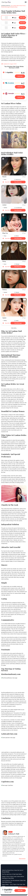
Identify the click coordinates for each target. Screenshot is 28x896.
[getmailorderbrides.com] (12, 2)
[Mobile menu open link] (25, 2)
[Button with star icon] (3, 159)
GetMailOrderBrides (5, 5)
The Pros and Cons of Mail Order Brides (12, 874)
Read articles (22, 858)
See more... (14, 328)
